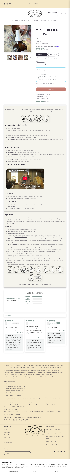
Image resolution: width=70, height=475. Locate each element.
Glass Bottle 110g (41, 54)
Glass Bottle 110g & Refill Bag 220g (46, 57)
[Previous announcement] (22, 4)
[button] (5, 13)
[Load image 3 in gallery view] (20, 57)
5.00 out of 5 (17, 298)
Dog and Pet (53, 246)
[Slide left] (5, 57)
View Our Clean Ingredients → (12, 414)
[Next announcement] (47, 4)
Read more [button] (9, 349)
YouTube (28, 255)
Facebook (16, 255)
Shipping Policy (7, 434)
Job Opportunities (8, 442)
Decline (56, 471)
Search (5, 429)
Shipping (37, 43)
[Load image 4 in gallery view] (26, 57)
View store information (42, 98)
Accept (34, 471)
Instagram (21, 255)
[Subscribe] (29, 453)
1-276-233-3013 (53, 441)
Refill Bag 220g (53, 54)
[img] (9, 321)
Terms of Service (8, 440)
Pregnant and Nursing (13, 253)
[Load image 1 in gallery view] (9, 57)
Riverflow (35, 249)
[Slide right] (30, 57)
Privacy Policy (20, 467)
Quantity (37, 61)
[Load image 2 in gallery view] (15, 57)
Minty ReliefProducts (31, 137)
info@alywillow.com (55, 445)
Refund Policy (7, 432)
